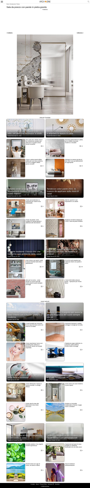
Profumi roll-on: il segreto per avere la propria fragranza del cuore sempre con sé (64, 314)
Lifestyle (10, 319)
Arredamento (13, 4)
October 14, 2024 (56, 440)
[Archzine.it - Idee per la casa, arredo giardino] (45, 1)
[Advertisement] (45, 20)
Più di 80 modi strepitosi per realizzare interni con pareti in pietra (73, 262)
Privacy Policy (43, 484)
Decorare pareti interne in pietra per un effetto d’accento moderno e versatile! (74, 141)
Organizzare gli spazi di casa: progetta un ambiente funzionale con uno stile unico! (73, 445)
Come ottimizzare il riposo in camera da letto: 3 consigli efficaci (34, 385)
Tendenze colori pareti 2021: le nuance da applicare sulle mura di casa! (63, 191)
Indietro (10, 33)
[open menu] (1, 1)
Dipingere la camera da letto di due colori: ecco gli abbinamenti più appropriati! (74, 161)
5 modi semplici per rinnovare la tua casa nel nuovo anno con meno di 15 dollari (34, 325)
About (37, 484)
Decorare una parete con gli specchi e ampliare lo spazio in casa (64, 132)
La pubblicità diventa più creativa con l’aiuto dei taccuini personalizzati (64, 436)
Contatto (33, 484)
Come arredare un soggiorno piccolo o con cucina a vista (25, 436)
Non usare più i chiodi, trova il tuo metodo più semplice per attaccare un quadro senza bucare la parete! (34, 142)
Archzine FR (51, 484)
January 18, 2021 (55, 256)
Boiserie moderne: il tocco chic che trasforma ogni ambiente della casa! (24, 252)
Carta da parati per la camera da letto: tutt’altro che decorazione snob (25, 132)
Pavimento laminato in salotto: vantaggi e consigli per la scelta (74, 324)
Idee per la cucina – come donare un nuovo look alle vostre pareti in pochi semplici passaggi (34, 282)
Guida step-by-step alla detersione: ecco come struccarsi (32, 405)
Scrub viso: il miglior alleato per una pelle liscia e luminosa (24, 376)
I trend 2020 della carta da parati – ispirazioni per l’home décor (73, 281)
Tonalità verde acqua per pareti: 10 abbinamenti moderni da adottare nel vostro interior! (25, 191)
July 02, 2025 (15, 379)
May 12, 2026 (55, 319)
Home (8, 4)
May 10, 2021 (54, 196)
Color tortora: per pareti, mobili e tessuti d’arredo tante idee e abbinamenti (34, 262)
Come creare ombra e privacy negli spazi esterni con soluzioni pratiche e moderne (25, 314)
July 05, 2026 (15, 319)
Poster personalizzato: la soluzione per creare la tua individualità (33, 201)
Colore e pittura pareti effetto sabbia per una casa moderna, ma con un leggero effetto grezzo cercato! (34, 162)
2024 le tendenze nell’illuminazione (70, 464)
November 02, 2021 (16, 196)
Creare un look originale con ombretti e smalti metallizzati (64, 376)
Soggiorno (10, 440)
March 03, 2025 (54, 379)
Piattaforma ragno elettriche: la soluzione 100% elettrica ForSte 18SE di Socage (73, 345)
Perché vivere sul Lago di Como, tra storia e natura (33, 464)
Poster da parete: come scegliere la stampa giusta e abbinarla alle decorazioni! (33, 221)
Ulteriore (80, 33)
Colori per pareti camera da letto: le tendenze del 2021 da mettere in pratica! (63, 251)
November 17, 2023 (56, 135)
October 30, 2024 (17, 440)
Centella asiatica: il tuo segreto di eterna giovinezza (34, 444)
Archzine (57, 484)
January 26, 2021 (15, 256)
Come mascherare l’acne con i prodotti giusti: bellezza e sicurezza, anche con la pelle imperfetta (34, 345)
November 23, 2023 (16, 135)
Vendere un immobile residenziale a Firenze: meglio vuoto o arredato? (73, 405)
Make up (10, 379)
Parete (18, 4)
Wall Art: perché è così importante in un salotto (71, 200)
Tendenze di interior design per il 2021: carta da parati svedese (74, 220)
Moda (48, 379)
